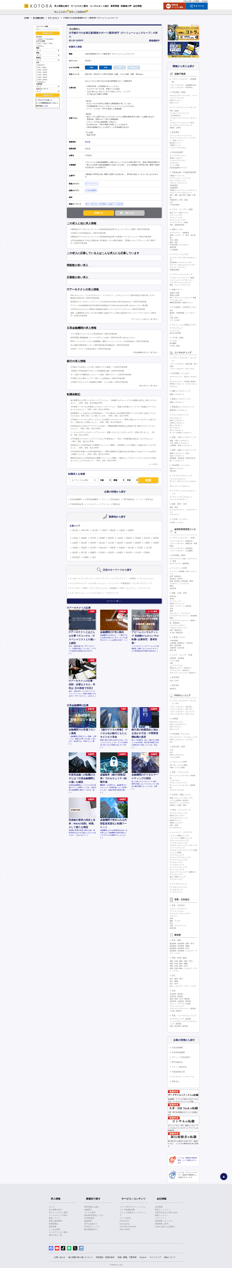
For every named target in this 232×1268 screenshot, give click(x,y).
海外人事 (173, 650)
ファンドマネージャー (178, 156)
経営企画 (173, 596)
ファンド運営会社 (145, 499)
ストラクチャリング (78, 583)
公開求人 (41, 39)
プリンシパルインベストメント (181, 136)
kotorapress (125, 1224)
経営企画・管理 (178, 747)
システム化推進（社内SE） (180, 800)
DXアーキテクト (176, 727)
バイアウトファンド (119, 578)
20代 (39, 43)
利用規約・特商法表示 (105, 1257)
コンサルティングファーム (98, 504)
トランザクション (77, 593)
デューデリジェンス (98, 588)
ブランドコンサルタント (178, 499)
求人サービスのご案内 (58, 1212)
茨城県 (138, 538)
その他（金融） (178, 337)
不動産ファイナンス (177, 176)
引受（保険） (174, 240)
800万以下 (41, 65)
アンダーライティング (142, 583)
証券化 (133, 578)
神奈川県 (85, 530)
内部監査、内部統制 (177, 658)
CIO (171, 752)
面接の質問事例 (55, 1221)
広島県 (140, 548)
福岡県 (131, 530)
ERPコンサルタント (177, 420)
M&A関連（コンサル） (181, 465)
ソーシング (113, 583)
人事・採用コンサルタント (179, 443)
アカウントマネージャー (178, 783)
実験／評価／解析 (179, 958)
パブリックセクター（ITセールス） (182, 714)
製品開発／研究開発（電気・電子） (182, 943)
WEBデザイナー (175, 820)
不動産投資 (125, 583)
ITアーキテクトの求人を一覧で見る (144, 319)
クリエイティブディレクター (180, 913)
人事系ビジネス (178, 637)
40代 (50, 43)
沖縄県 (86, 557)
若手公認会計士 (90, 1224)
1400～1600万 (42, 75)
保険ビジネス (177, 229)
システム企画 (174, 757)
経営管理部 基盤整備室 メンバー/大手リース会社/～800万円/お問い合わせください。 (103, 338)
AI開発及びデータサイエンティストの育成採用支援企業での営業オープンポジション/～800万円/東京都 (110, 237)
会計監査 (173, 588)
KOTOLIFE (124, 1221)
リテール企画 (174, 320)
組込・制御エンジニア (178, 877)
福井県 (120, 543)
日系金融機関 (91, 190)
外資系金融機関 (91, 499)
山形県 (120, 538)
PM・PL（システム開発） (179, 765)
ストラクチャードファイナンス (181, 125)
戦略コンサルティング (181, 391)
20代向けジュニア (91, 1226)
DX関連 (175, 719)
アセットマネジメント (178, 180)
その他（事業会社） (177, 633)
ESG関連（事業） (179, 555)
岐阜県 (129, 543)
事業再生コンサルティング (183, 407)
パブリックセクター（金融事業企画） (183, 85)
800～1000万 (42, 67)
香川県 (84, 552)
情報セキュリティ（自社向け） (181, 668)
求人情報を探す (38, 18)
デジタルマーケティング (178, 818)
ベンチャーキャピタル (178, 148)
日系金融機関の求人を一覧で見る (145, 352)
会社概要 (158, 1207)
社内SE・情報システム (181, 795)
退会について (169, 1257)
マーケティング (175, 601)
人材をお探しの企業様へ (192, 1)
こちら (46, 106)
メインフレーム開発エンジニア (181, 838)
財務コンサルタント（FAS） (180, 453)
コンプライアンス (176, 665)
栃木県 (147, 538)
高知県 (102, 552)
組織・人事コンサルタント (179, 440)
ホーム (52, 1207)
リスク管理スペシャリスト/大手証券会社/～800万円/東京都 (93, 334)
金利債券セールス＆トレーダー (181, 262)
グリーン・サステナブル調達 (180, 1004)
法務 (171, 663)
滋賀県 (84, 548)
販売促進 (173, 928)
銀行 (87, 204)
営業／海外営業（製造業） (179, 1026)
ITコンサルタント (176, 418)
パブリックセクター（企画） (184, 538)
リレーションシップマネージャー (182, 280)
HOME (26, 18)
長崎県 (120, 552)
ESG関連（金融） (179, 92)
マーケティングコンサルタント (181, 497)
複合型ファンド (175, 143)
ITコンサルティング (180, 415)
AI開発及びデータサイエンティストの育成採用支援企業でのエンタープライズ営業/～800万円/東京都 (109, 229)
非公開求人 (50, 39)
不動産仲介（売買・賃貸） (179, 200)
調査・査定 (174, 242)
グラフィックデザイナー (178, 909)
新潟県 (84, 543)
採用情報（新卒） (162, 1224)
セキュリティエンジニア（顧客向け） (183, 872)
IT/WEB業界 (89, 1218)
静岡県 (138, 543)
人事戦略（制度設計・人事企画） (182, 643)
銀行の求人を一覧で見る (148, 386)
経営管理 (175, 677)
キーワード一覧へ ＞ (114, 601)
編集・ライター (175, 921)
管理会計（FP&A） (177, 579)
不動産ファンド (175, 145)
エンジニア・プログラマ (182, 832)
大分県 (138, 552)
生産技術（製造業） (177, 996)
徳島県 (75, 552)
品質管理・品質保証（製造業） (181, 1001)
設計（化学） (174, 984)
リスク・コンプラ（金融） (183, 209)
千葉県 (104, 530)
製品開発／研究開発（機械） (180, 946)
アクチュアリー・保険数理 (179, 233)
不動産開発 (174, 188)
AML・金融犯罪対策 (177, 225)
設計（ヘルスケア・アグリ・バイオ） (183, 986)
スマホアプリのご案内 (58, 1232)
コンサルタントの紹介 (58, 1215)
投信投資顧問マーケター (178, 168)
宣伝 (171, 923)
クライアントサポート (178, 625)
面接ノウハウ (54, 1218)
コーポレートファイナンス (81, 578)
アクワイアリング (176, 328)
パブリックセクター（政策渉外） (182, 548)
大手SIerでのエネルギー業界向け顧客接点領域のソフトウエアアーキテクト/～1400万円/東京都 (107, 309)
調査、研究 (174, 507)
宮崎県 (147, 552)
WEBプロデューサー (177, 816)
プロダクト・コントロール (179, 583)
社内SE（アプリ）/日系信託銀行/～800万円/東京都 (90, 349)
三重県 (147, 543)
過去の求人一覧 (55, 1235)
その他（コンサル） (180, 519)
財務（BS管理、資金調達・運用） (182, 581)
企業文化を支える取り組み (166, 1212)
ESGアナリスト (175, 100)
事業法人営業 (174, 295)
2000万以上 (42, 82)
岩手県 (93, 538)
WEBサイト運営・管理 (178, 805)
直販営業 (173, 247)
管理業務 (102, 204)
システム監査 (174, 661)
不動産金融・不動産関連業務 (184, 172)
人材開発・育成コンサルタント (181, 445)
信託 (171, 310)
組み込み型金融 (175, 333)
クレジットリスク (176, 215)
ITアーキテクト (53, 18)
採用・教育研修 (175, 645)
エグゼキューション (97, 583)
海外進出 (175, 685)
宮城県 (102, 538)
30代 (45, 43)
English (205, 1)
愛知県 (113, 530)
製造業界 (88, 1221)
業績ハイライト (161, 1215)
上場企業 (119, 204)
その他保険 (174, 250)
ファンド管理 (174, 165)
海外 (94, 557)
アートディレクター (177, 911)
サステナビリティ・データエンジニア (183, 737)
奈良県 (93, 548)
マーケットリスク (176, 217)
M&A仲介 (173, 471)
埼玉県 (95, 530)
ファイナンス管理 (179, 568)
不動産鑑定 (174, 185)
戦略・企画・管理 (179, 593)
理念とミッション (162, 1210)
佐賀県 (111, 552)
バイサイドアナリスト (178, 160)
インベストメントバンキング (184, 107)
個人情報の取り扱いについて (80, 1257)
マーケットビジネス (180, 254)
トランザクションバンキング (180, 282)
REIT (86, 588)
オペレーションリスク (178, 220)
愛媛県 (93, 552)
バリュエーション (146, 578)
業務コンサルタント (177, 402)
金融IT (110, 204)
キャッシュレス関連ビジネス (184, 325)
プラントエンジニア (177, 1006)
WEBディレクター (176, 823)
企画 (171, 608)
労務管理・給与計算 (177, 648)
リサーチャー (174, 514)
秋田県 (111, 538)
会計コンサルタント (177, 456)
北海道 (75, 538)
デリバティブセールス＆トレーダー (182, 265)
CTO (171, 750)
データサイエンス (179, 884)
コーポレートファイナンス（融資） (182, 278)
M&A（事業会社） (176, 630)
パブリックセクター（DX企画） (181, 707)
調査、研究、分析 (179, 504)
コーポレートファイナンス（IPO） (182, 123)
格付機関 (173, 343)
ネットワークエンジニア (178, 867)
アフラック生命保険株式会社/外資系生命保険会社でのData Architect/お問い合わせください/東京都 (109, 305)
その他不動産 (174, 205)
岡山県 (131, 548)
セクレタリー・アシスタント (180, 613)
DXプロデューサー (176, 722)
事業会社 (116, 504)
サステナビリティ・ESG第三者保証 (183, 381)
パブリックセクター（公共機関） (182, 551)
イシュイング (174, 330)
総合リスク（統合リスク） (179, 213)
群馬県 (156, 538)
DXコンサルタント (176, 430)
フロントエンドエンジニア (179, 840)
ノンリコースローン (95, 593)
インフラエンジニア (177, 865)
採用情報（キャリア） (164, 1221)
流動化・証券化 (175, 128)
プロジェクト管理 (179, 762)
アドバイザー (75, 588)
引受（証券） (174, 318)
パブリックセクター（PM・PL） (181, 709)
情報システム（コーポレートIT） (182, 798)
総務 (171, 611)
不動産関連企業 (76, 504)
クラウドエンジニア (177, 855)
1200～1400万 (42, 72)
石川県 (111, 543)
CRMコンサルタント (177, 423)
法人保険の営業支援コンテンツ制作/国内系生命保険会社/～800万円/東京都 (99, 345)
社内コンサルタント (177, 755)
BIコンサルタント (176, 425)
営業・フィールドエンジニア (184, 1015)
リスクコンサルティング (182, 475)
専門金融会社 (129, 499)
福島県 (129, 538)
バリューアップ (101, 578)
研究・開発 (176, 940)
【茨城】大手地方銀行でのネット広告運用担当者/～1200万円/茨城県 (97, 371)
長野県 (93, 543)
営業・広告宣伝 (178, 905)
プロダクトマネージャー (178, 628)
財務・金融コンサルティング (184, 450)
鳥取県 (113, 548)
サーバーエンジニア (177, 869)
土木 (171, 202)
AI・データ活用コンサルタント (181, 433)
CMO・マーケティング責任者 (180, 606)
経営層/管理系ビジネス (94, 1215)
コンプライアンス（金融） (179, 222)
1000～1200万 (42, 70)
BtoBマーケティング (177, 604)
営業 (171, 918)
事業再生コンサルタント (178, 410)
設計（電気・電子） (177, 979)
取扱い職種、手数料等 (127, 1257)
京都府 (75, 548)
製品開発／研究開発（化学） (180, 948)
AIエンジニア (174, 729)
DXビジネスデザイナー (178, 724)
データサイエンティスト (178, 887)
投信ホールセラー (176, 158)
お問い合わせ (59, 1257)
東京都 (87, 142)
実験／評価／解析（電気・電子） (182, 961)
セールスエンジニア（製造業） (181, 1019)
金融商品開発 (174, 270)
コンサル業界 (89, 1212)
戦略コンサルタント (177, 394)
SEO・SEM (174, 825)
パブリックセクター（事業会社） (182, 541)
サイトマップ (155, 1257)
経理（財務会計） (176, 576)
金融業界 (88, 1210)
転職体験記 (53, 1224)
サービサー (174, 341)
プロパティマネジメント (178, 183)
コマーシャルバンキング (182, 274)
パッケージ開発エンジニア (179, 836)
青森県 (84, 538)
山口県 (149, 548)
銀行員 (94, 204)
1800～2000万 (42, 79)
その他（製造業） (176, 1011)
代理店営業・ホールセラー (179, 245)
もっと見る (153, 464)
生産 (173, 991)
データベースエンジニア (178, 860)
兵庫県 (156, 543)
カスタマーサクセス (177, 790)
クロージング (112, 593)
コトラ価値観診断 (127, 1210)
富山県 (102, 543)
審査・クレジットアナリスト (180, 285)
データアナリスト (176, 892)
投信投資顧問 (177, 152)
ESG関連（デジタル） (181, 734)
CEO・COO (174, 681)
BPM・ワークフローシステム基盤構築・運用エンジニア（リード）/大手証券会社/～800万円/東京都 (109, 341)
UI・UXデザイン (176, 828)
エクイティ (131, 588)
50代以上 (41, 46)
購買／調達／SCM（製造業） (180, 999)
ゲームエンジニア (176, 874)
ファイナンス (144, 588)
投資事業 (175, 132)
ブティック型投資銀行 (110, 499)
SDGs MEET (125, 1229)
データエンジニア (176, 862)
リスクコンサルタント (178, 479)
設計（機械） (174, 981)
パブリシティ (160, 1218)
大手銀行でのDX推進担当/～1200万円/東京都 (88, 233)
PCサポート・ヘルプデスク (180, 803)
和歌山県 (103, 548)
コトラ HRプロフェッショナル (132, 1207)
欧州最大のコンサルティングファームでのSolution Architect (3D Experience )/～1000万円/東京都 (108, 302)
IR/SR (172, 599)
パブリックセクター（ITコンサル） (182, 369)
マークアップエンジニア (178, 813)
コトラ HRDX (125, 1218)
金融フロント (177, 289)
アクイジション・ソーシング (180, 178)
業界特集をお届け (91, 1207)
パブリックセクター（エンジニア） (182, 712)
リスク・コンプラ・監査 (182, 655)
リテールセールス (176, 300)
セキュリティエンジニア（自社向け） (183, 673)
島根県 (122, 548)
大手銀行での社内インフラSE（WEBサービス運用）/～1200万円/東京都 (98, 367)
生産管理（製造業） (177, 994)
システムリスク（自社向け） (180, 670)
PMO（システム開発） (178, 768)
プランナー (174, 916)
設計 (173, 975)
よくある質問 (54, 1229)
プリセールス (174, 780)
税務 (171, 586)
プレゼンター (174, 163)
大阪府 (122, 530)
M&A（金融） (175, 111)
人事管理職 (174, 641)
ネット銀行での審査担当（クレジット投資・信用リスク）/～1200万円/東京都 (100, 375)
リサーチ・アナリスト (178, 267)
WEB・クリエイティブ (181, 810)
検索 (148, 480)
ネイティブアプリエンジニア (180, 857)
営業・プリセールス (180, 772)
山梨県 (75, 543)
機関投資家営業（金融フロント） (182, 302)
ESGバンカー (175, 103)
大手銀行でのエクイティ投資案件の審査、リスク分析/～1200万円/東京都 (99, 382)
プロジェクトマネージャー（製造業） (183, 1008)
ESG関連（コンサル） (181, 373)
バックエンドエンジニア (178, 843)
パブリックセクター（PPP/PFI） (181, 88)
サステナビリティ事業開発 (179, 563)
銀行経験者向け (90, 1229)
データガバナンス (176, 890)
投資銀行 (114, 588)
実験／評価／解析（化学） (179, 966)
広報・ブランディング (178, 926)
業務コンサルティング (181, 399)
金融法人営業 (174, 293)
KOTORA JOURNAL (128, 1226)
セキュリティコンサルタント (180, 486)
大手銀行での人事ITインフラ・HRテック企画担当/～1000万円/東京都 (97, 378)
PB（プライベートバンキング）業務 (183, 298)
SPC (122, 588)
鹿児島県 (76, 557)
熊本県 (129, 552)
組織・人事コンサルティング (184, 437)
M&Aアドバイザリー (177, 468)
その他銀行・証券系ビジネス (184, 307)
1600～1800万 (42, 77)
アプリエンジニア (176, 879)
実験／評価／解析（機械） (179, 964)
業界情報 (52, 1226)
